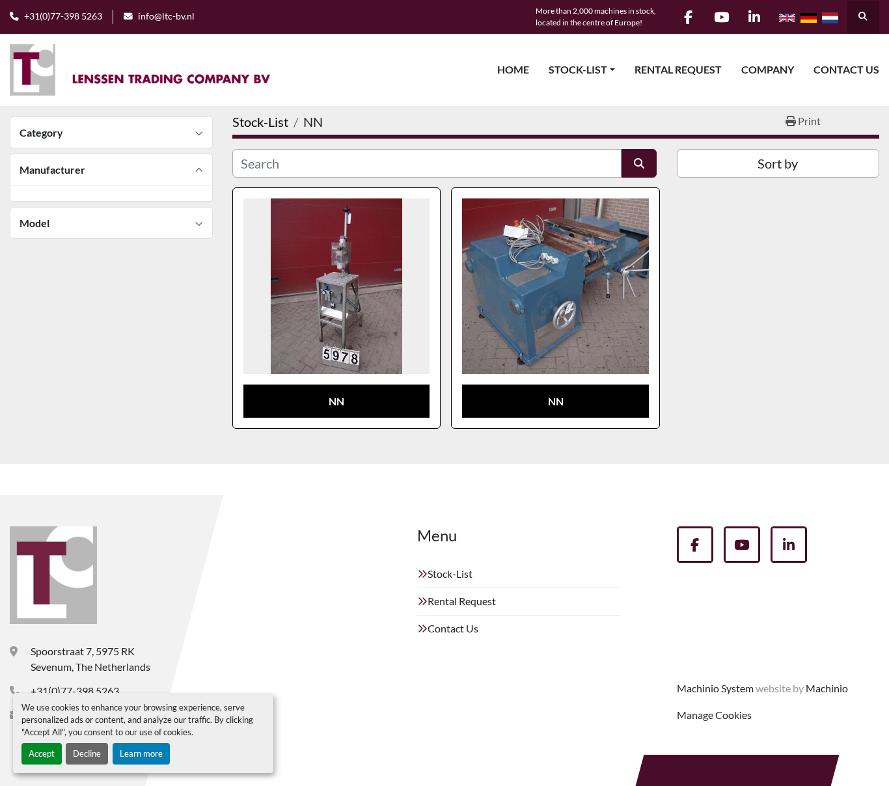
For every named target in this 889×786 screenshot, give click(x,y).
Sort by (778, 163)
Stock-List (578, 69)
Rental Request (678, 69)
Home (513, 69)
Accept (42, 753)
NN (336, 401)
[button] (582, 69)
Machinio (827, 688)
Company (767, 69)
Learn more (141, 753)
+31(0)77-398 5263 (63, 16)
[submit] (639, 163)
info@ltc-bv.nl (166, 16)
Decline (87, 753)
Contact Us (846, 69)
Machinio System (715, 688)
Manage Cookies (714, 715)
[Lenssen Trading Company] (53, 575)
